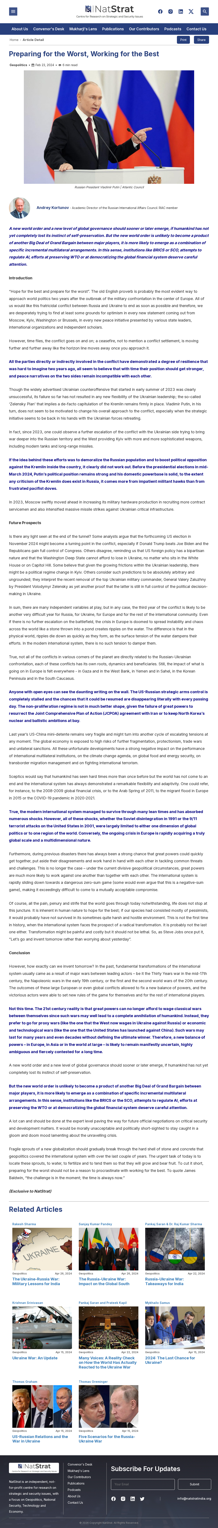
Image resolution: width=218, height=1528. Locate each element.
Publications (113, 29)
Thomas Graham (24, 1381)
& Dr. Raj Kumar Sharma (183, 1224)
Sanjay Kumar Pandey (95, 1224)
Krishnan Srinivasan (27, 1303)
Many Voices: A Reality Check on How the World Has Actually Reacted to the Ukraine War (108, 1362)
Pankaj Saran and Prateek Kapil (103, 1303)
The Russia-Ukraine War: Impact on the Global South (104, 1281)
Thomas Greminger (93, 1381)
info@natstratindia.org (194, 1498)
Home (14, 40)
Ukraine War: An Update (34, 1358)
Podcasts (172, 29)
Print (183, 40)
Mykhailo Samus (157, 1303)
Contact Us (196, 29)
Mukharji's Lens (83, 29)
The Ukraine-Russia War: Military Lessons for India (36, 1281)
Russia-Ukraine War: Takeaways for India (164, 1281)
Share (201, 40)
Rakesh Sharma (24, 1224)
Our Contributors (144, 29)
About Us (19, 29)
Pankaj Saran (155, 1224)
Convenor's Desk (48, 29)
